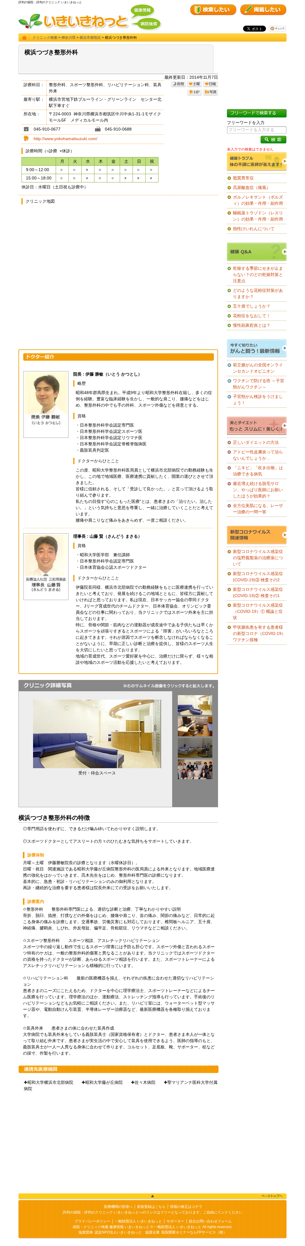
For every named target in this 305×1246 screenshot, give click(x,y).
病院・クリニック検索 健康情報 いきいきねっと (111, 1227)
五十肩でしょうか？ (251, 306)
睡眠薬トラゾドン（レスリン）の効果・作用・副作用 (258, 215)
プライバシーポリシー (92, 1221)
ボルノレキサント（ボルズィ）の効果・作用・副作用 (258, 200)
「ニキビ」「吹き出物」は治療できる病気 (258, 470)
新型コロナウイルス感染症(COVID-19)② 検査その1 (258, 592)
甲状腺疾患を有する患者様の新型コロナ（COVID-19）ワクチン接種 (259, 633)
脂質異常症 (243, 178)
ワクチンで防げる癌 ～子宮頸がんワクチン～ (258, 383)
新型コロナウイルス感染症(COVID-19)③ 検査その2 (258, 576)
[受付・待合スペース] (195, 713)
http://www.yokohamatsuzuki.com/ (65, 138)
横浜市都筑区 (90, 37)
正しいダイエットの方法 (256, 442)
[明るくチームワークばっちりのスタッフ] (195, 777)
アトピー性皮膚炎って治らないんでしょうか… (258, 455)
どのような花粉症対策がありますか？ (258, 293)
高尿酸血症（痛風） (251, 187)
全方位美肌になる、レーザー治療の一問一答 (258, 508)
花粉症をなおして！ (251, 315)
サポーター (175, 1221)
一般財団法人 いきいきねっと (138, 1221)
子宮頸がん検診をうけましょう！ (258, 399)
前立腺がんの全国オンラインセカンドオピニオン (258, 368)
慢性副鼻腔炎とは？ (251, 325)
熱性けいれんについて (254, 228)
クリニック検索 (44, 37)
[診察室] (195, 734)
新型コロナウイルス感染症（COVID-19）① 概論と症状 (258, 611)
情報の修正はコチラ (186, 1207)
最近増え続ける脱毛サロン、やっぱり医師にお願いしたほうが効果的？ (258, 489)
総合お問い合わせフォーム (210, 1221)
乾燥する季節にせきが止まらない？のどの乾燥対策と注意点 (258, 274)
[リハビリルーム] (195, 756)
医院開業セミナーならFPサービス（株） (194, 1232)
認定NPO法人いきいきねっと (118, 1232)
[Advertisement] (118, 1142)
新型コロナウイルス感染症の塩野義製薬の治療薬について (258, 557)
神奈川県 (68, 37)
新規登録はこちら (151, 1207)
